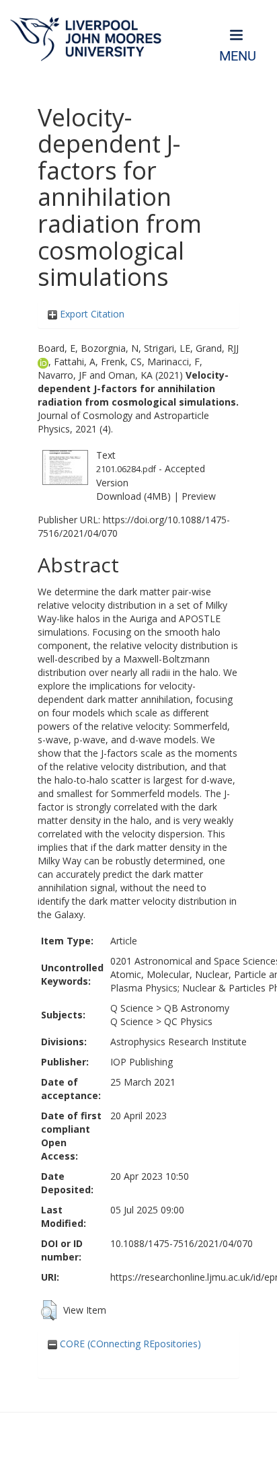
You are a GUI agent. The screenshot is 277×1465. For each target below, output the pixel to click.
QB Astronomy (196, 1008)
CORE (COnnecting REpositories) (129, 1343)
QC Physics (188, 1021)
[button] (48, 1310)
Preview (199, 496)
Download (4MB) (133, 496)
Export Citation (90, 313)
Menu (237, 56)
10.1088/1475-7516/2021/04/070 (181, 1243)
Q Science (131, 1008)
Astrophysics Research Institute (178, 1041)
